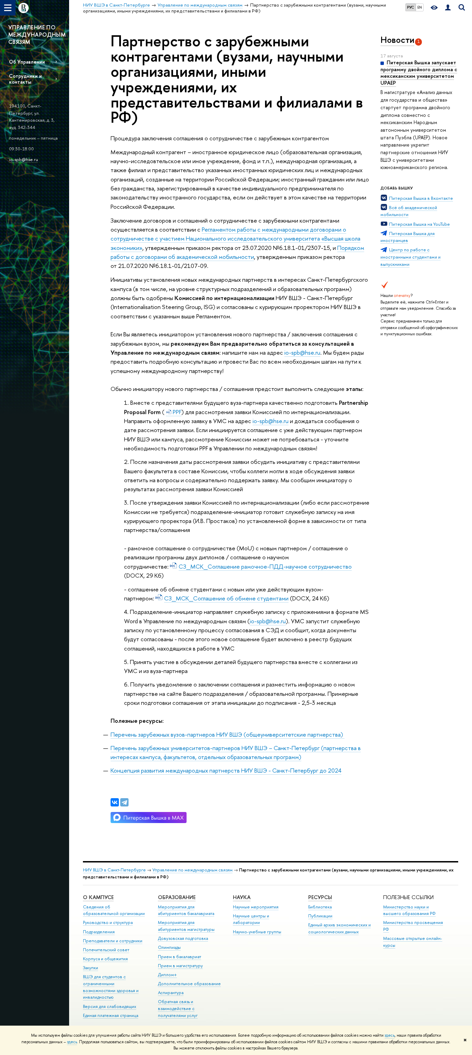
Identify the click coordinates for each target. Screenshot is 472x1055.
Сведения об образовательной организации (114, 910)
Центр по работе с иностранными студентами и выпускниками (410, 256)
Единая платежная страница (110, 1015)
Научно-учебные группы (257, 932)
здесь (390, 1035)
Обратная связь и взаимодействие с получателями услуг (178, 1008)
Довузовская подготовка (183, 938)
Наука (242, 897)
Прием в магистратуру (180, 966)
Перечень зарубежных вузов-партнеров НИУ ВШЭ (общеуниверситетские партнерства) (227, 734)
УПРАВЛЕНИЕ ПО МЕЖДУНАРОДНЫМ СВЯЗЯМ (37, 35)
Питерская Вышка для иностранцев (407, 237)
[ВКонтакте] (115, 802)
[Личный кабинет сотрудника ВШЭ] (448, 8)
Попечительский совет (106, 950)
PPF (176, 412)
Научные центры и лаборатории (251, 919)
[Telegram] (124, 802)
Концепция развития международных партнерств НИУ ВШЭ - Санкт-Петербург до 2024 (226, 770)
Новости (397, 40)
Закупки (90, 968)
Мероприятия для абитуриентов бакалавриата (186, 910)
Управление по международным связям (192, 870)
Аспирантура (170, 993)
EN (419, 7)
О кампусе (98, 897)
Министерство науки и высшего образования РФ (409, 910)
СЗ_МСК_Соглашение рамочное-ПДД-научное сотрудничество (265, 566)
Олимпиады (169, 947)
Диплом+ (167, 975)
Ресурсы (320, 897)
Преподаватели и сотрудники (112, 941)
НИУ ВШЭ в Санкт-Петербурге (114, 870)
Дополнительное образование (189, 984)
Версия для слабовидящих (109, 1006)
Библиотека (320, 907)
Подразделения (99, 932)
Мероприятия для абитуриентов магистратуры (186, 925)
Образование (177, 897)
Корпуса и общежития (105, 959)
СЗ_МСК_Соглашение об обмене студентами (226, 598)
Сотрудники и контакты (25, 79)
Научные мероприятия (256, 907)
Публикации (320, 916)
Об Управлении (27, 61)
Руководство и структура (108, 922)
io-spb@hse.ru (23, 159)
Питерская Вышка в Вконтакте (421, 198)
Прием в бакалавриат (179, 957)
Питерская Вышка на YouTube (419, 224)
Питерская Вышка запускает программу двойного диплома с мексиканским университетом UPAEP (418, 72)
